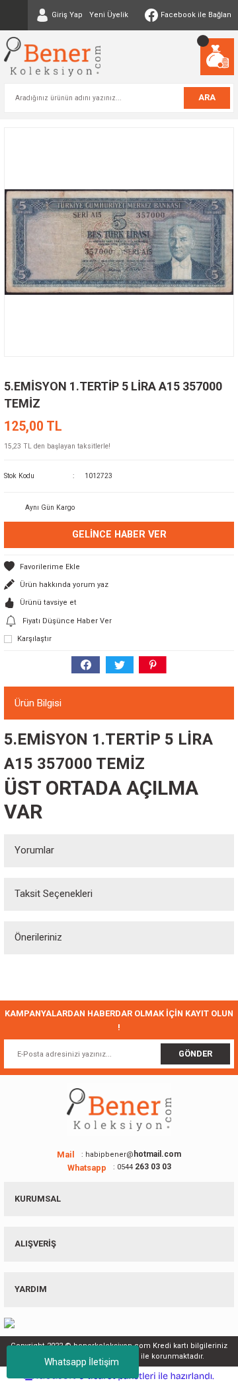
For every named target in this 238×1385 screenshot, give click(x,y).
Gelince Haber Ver (119, 534)
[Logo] (52, 57)
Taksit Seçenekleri (54, 894)
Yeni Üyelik (108, 15)
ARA (207, 97)
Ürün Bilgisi (38, 703)
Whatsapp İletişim (81, 1362)
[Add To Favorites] (119, 567)
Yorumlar (34, 850)
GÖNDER (195, 1054)
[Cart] (217, 56)
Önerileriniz (38, 937)
